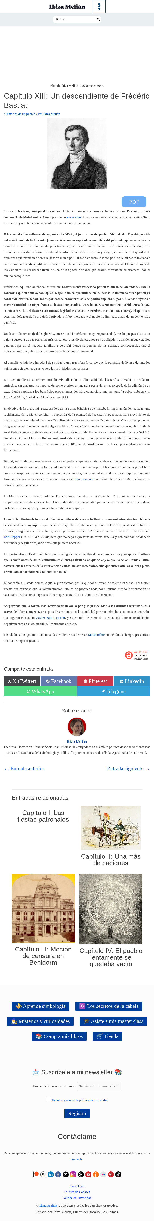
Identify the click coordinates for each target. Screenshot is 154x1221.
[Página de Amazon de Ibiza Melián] (43, 1174)
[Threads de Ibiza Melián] (81, 1174)
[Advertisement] (77, 54)
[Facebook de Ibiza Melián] (58, 1174)
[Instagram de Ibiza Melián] (73, 1174)
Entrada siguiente (128, 768)
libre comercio (84, 479)
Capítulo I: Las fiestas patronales (43, 816)
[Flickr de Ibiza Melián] (103, 1174)
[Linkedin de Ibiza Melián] (51, 1174)
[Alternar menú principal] (99, 6)
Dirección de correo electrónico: (55, 1086)
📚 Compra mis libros (59, 1036)
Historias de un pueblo (20, 114)
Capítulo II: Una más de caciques (111, 859)
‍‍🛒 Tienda (107, 1036)
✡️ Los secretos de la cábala (109, 1006)
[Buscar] (98, 19)
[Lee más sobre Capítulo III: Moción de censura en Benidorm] (43, 908)
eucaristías (74, 217)
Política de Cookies (77, 1192)
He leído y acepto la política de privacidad (80, 1100)
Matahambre (96, 635)
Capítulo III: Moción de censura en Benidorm (43, 955)
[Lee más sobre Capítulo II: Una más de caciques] (111, 828)
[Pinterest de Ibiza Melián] (111, 1174)
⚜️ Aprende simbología (40, 1006)
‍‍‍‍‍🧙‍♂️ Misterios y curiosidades (40, 1021)
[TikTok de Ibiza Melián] (118, 1174)
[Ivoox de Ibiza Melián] (96, 1174)
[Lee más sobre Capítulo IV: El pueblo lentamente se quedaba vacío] (110, 909)
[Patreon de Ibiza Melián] (36, 1174)
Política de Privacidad (77, 1198)
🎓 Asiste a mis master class (113, 1021)
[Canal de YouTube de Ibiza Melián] (88, 1174)
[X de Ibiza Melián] (66, 1174)
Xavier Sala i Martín (50, 618)
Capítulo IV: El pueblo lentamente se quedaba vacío (110, 957)
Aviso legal (77, 1186)
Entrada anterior (24, 768)
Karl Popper (12, 537)
